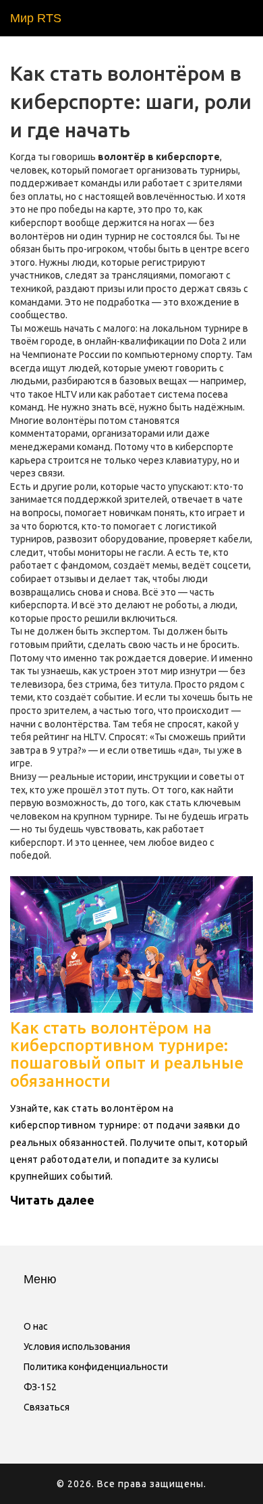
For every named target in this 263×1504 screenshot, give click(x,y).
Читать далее (52, 1200)
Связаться (46, 1407)
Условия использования (77, 1346)
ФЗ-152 (40, 1387)
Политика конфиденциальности (96, 1366)
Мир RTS (35, 18)
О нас (36, 1326)
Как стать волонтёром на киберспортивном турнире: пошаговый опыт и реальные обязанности (126, 1054)
